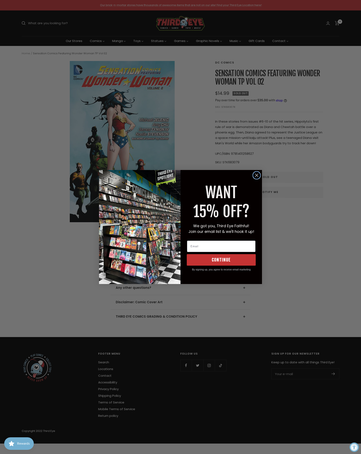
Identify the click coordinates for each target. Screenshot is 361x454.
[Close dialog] (256, 175)
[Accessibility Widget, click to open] (354, 447)
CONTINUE (221, 260)
